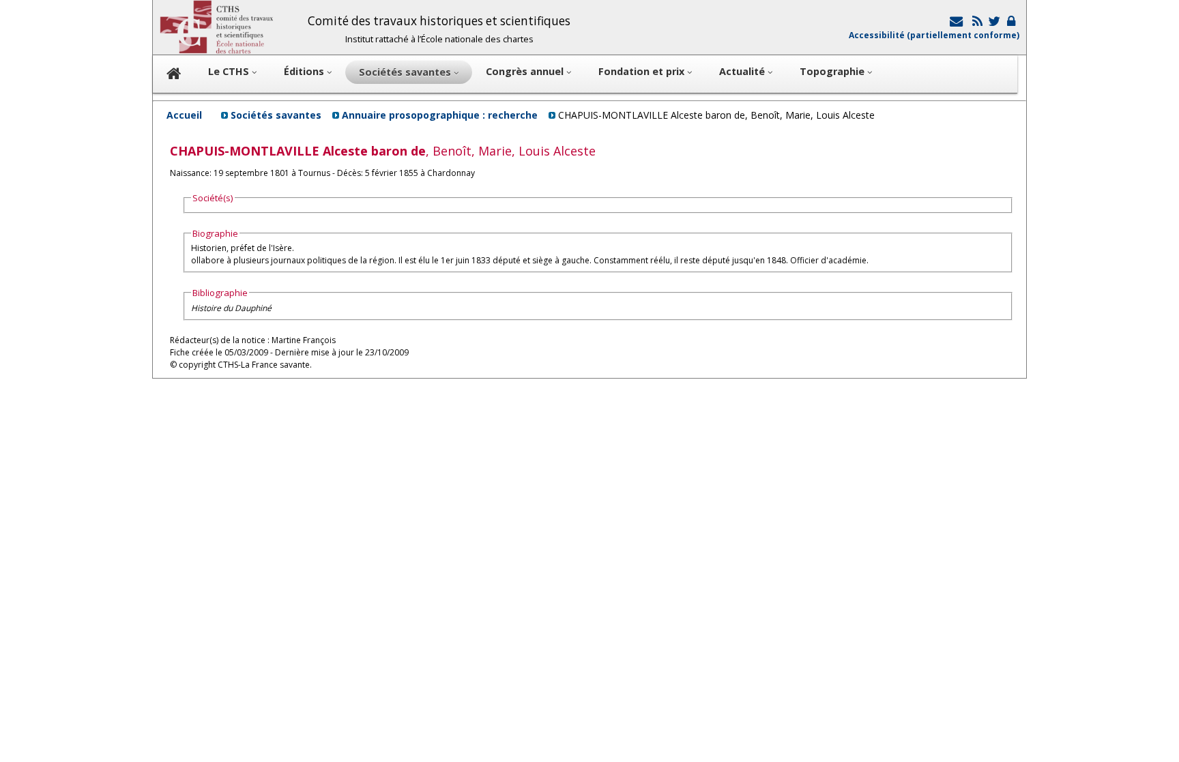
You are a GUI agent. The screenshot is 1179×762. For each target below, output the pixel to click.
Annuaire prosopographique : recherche (440, 114)
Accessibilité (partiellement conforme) (934, 35)
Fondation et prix (642, 71)
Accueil (184, 114)
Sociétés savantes (276, 114)
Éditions (305, 71)
